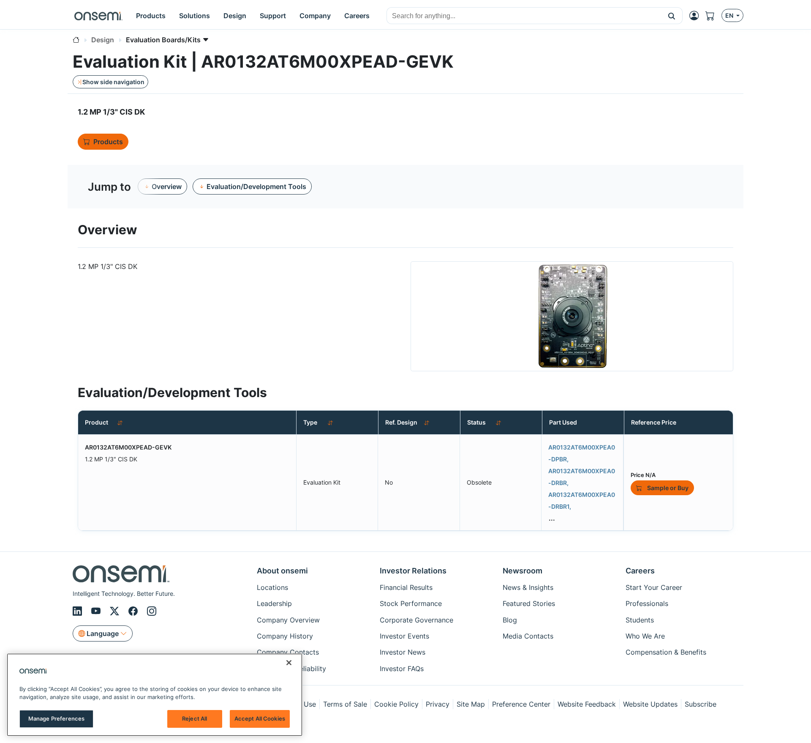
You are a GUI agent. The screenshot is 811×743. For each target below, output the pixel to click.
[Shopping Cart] (713, 15)
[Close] (289, 662)
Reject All (194, 718)
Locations (272, 587)
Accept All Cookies (259, 718)
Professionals (647, 603)
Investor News (402, 652)
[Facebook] (134, 611)
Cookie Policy (396, 704)
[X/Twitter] (116, 611)
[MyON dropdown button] (696, 15)
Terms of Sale (345, 704)
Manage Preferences (56, 718)
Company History (285, 636)
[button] (672, 15)
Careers (640, 570)
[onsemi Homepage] (98, 15)
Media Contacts (528, 636)
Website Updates (650, 704)
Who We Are (645, 636)
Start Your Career (654, 587)
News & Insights (528, 587)
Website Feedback (587, 704)
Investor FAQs (402, 668)
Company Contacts (288, 652)
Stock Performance (411, 603)
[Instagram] (151, 611)
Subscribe (700, 704)
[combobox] (524, 16)
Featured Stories (529, 603)
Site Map (471, 704)
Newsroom (522, 570)
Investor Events (404, 636)
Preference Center (521, 704)
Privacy (437, 704)
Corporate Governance (416, 620)
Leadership (274, 603)
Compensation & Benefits (666, 652)
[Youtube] (97, 611)
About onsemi (282, 570)
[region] (154, 694)
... (552, 518)
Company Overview (288, 620)
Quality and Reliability (291, 668)
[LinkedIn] (78, 611)
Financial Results (406, 587)
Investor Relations (413, 570)
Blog (510, 620)
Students (640, 620)
